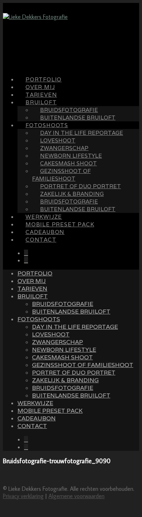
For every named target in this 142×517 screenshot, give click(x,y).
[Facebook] (26, 253)
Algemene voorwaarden (76, 496)
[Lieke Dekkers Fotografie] (35, 16)
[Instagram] (26, 260)
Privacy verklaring (23, 496)
